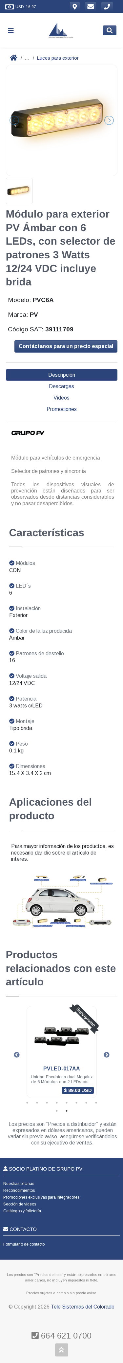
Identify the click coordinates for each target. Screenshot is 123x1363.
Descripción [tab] (61, 375)
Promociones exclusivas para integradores (41, 1197)
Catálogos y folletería (22, 1211)
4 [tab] (56, 1102)
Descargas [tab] (61, 386)
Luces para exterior (58, 58)
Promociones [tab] (62, 409)
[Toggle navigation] (13, 30)
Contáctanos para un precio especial (66, 346)
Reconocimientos (19, 1190)
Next (106, 1055)
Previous (16, 1055)
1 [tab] (27, 1102)
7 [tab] (86, 1102)
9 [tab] (56, 1111)
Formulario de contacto (24, 1244)
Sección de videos (19, 1204)
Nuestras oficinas (18, 1183)
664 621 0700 (65, 1335)
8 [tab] (96, 1102)
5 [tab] (66, 1102)
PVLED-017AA (61, 1068)
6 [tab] (76, 1102)
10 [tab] (66, 1111)
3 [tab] (47, 1102)
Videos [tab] (61, 398)
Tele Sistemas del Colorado (82, 1307)
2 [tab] (37, 1102)
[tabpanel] (62, 1056)
